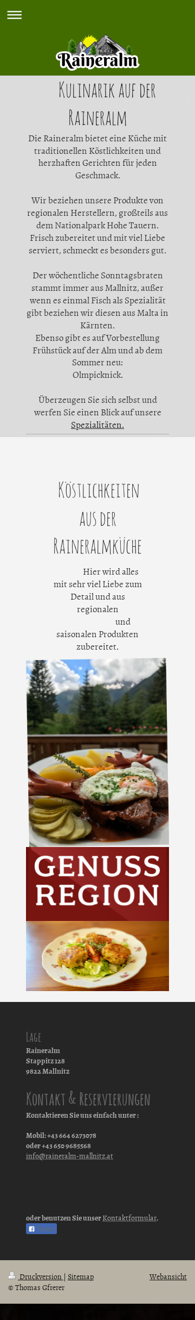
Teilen (45, 1229)
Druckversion (40, 1276)
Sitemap (81, 1276)
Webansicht (168, 1276)
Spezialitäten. (97, 424)
